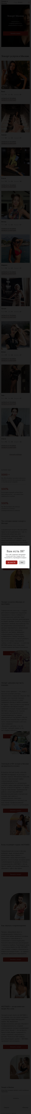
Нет (22, 562)
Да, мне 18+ (12, 562)
